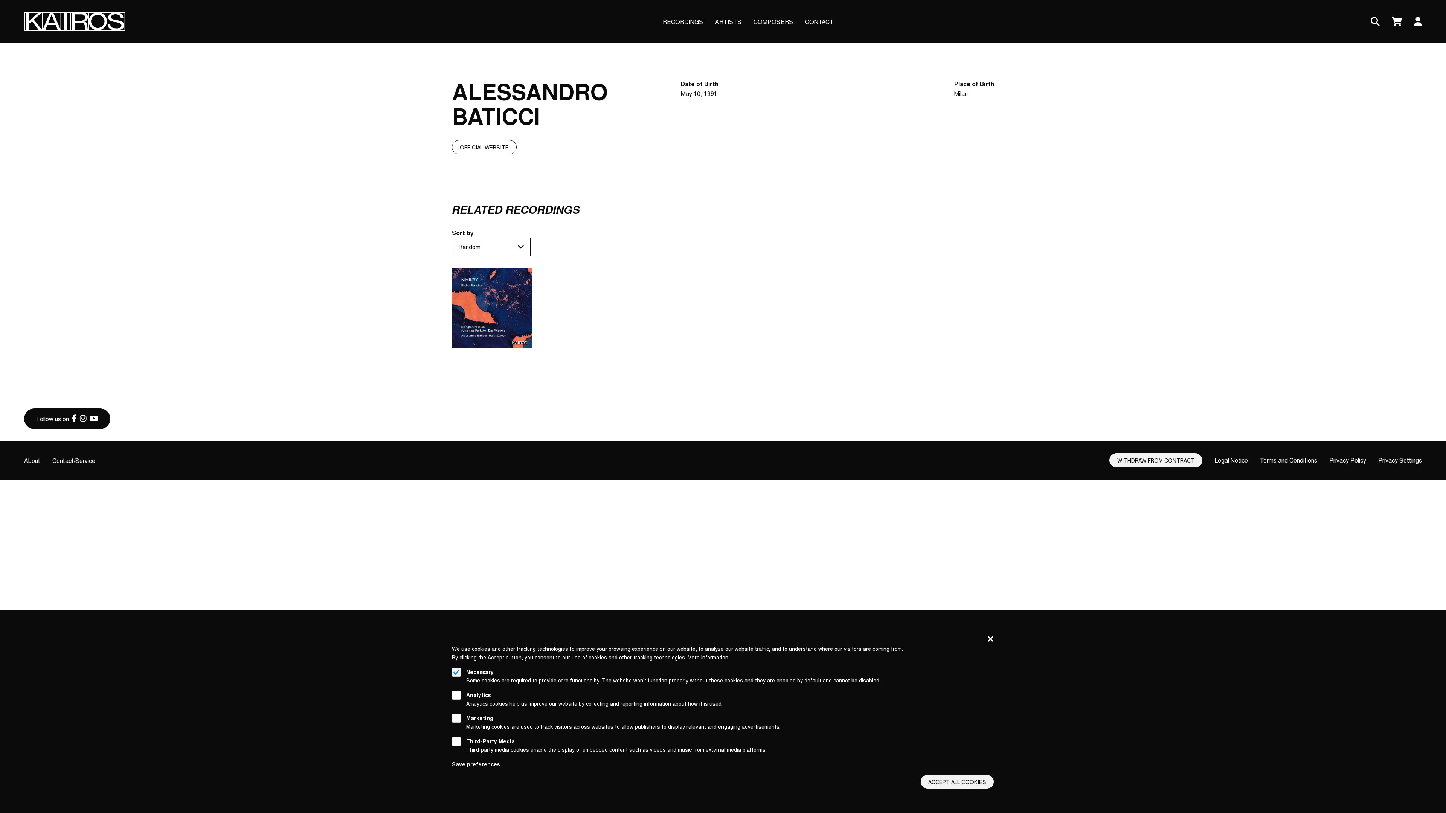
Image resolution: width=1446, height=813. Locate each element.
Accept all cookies (957, 782)
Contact (819, 21)
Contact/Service (73, 460)
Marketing (479, 718)
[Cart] (1397, 22)
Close (990, 639)
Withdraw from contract (1155, 460)
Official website (484, 147)
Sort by (463, 232)
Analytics (478, 695)
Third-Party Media (490, 741)
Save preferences (476, 764)
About (32, 460)
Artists (728, 21)
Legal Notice (1231, 460)
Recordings (683, 21)
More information (708, 657)
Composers (773, 21)
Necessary (480, 672)
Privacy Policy (1347, 460)
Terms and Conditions (1288, 460)
